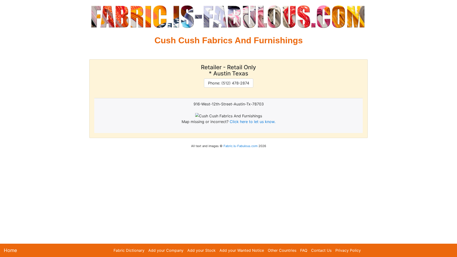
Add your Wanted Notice (241, 250)
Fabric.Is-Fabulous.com (241, 146)
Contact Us (321, 250)
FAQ (303, 250)
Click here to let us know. (252, 121)
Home (10, 250)
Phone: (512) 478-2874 (228, 83)
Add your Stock (201, 250)
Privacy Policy (348, 250)
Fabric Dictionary (129, 250)
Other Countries (282, 250)
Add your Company (166, 250)
